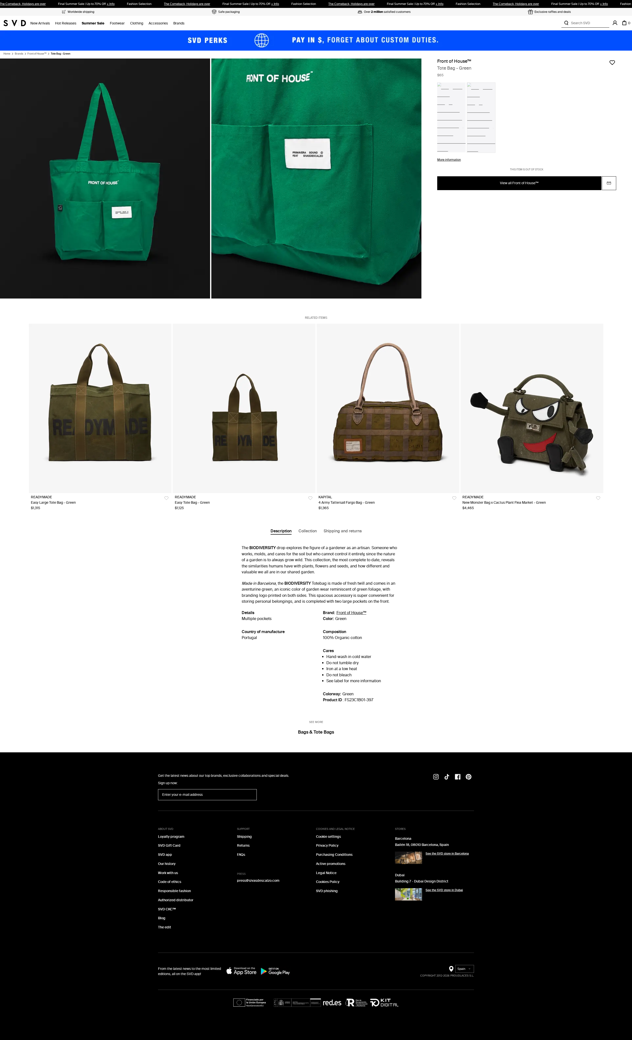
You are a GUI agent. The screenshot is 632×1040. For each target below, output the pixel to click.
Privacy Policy (327, 845)
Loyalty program (171, 837)
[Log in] (615, 23)
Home (6, 53)
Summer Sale (93, 23)
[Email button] (609, 183)
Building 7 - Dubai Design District (421, 881)
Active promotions (330, 864)
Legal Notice (326, 873)
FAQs (241, 855)
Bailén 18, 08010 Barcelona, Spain (422, 845)
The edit (164, 927)
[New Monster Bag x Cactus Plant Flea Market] (531, 408)
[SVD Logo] (14, 23)
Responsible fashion (174, 891)
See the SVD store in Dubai (444, 890)
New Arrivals (40, 23)
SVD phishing (327, 891)
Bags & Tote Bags (316, 732)
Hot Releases (65, 23)
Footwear (117, 23)
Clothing (136, 23)
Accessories (158, 23)
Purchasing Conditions (334, 855)
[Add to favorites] (612, 62)
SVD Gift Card (169, 845)
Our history (167, 864)
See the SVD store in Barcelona (447, 853)
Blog (161, 918)
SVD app (165, 855)
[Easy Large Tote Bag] (100, 408)
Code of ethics (169, 882)
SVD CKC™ (167, 909)
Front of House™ (36, 53)
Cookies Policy (327, 882)
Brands (178, 23)
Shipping (244, 837)
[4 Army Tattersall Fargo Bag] (387, 408)
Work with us (168, 873)
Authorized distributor (175, 900)
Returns (243, 845)
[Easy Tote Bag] (244, 408)
